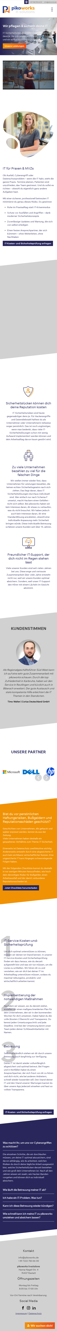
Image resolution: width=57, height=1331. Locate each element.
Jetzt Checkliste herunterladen (21, 887)
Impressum (21, 1313)
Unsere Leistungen (14, 46)
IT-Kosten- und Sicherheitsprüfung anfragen (28, 243)
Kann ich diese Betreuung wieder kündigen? (28, 1205)
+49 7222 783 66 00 (36, 2)
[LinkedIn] (34, 1307)
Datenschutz (35, 1313)
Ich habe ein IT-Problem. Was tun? (22, 1197)
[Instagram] (28, 1307)
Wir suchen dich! (42, 1325)
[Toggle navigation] (52, 9)
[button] (7, 677)
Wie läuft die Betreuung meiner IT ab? (24, 1189)
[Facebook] (22, 1307)
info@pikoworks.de (28, 1257)
